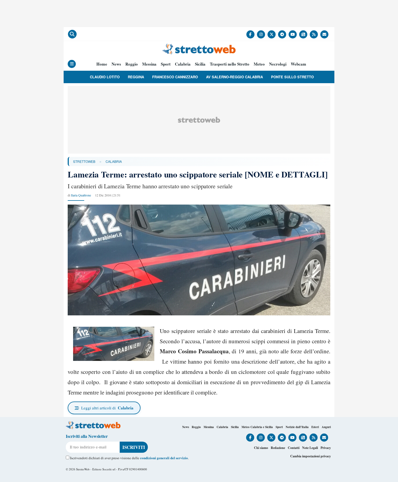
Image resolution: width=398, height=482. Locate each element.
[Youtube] (293, 34)
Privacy (326, 447)
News (116, 64)
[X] (271, 34)
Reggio (131, 64)
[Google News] (303, 34)
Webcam (298, 64)
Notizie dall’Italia (297, 427)
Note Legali (310, 447)
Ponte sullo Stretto (292, 76)
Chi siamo (261, 447)
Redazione (278, 447)
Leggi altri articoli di (107, 408)
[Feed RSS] (314, 34)
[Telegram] (282, 34)
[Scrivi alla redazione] (324, 34)
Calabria (183, 64)
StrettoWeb (84, 161)
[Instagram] (261, 34)
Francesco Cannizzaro (175, 76)
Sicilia (200, 64)
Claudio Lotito (105, 76)
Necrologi (277, 64)
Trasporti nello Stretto (229, 64)
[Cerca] (72, 34)
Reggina (136, 76)
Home (101, 64)
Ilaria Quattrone (81, 195)
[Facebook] (250, 34)
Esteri (315, 427)
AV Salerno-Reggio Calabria (234, 76)
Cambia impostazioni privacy (310, 456)
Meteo (259, 64)
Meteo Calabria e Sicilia (257, 427)
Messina (149, 64)
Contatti (293, 447)
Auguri (326, 427)
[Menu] (72, 64)
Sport (166, 64)
